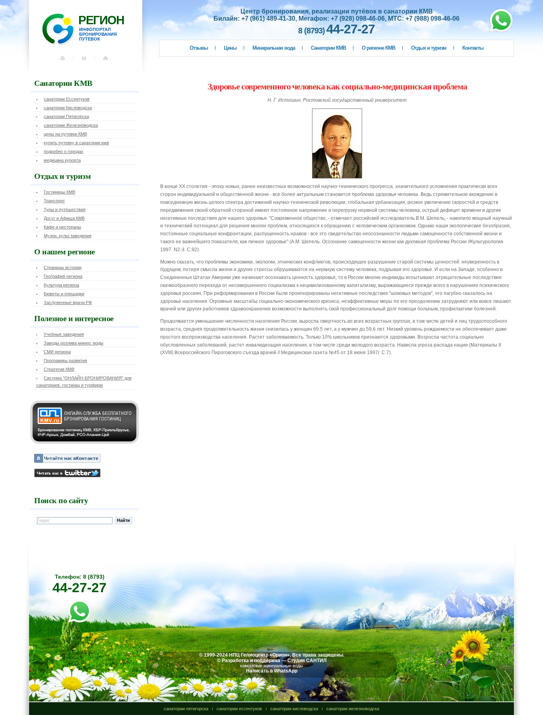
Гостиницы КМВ (59, 192)
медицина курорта (62, 160)
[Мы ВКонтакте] (67, 461)
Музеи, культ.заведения (67, 235)
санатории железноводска (352, 708)
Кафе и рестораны (62, 227)
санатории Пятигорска (66, 116)
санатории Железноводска (71, 125)
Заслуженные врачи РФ (68, 302)
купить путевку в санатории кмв (76, 142)
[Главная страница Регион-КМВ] (69, 61)
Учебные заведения (64, 334)
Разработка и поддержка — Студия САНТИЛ (274, 660)
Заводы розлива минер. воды (73, 343)
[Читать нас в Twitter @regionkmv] (67, 475)
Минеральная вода (273, 48)
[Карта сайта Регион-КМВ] (106, 61)
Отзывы (199, 48)
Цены (230, 48)
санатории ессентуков (239, 708)
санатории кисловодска (294, 708)
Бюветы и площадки (64, 293)
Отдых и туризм (428, 48)
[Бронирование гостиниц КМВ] (84, 442)
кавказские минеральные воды (271, 665)
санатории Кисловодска (68, 107)
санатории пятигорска (186, 708)
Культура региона (61, 285)
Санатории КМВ (328, 48)
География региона (63, 276)
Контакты (472, 48)
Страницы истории (62, 267)
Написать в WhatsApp (271, 671)
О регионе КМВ (378, 48)
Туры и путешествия (64, 209)
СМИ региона (57, 351)
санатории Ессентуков (66, 99)
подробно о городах (63, 151)
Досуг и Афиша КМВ (64, 218)
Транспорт (54, 200)
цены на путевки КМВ (65, 134)
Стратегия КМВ (59, 369)
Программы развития (65, 360)
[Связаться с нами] (85, 61)
